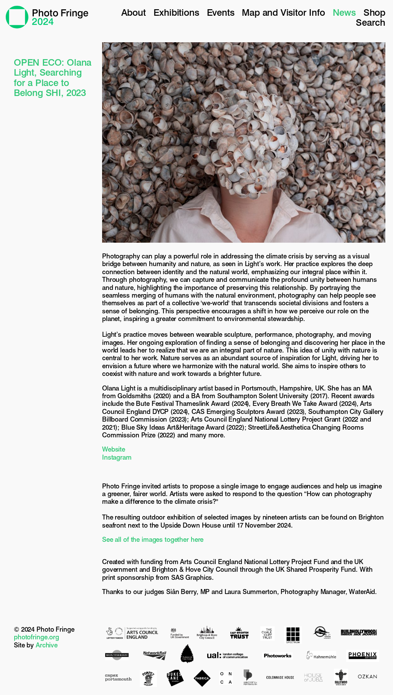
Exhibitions (176, 12)
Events (220, 12)
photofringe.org (36, 637)
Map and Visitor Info (283, 12)
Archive (47, 645)
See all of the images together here (152, 539)
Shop (374, 12)
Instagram (117, 457)
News (344, 12)
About (133, 12)
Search (370, 22)
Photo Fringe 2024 (47, 17)
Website (113, 449)
